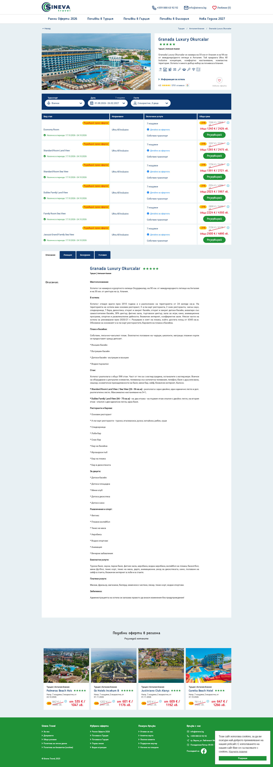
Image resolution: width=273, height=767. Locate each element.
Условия (102, 255)
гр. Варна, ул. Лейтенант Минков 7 (205, 740)
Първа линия (98, 743)
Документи (49, 735)
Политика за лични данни (55, 743)
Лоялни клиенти (147, 739)
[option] (96, 61)
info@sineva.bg (197, 7)
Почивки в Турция (100, 735)
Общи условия (50, 739)
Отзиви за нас (146, 732)
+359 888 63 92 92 (167, 7)
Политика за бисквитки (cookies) (58, 747)
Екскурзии (85, 255)
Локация (68, 255)
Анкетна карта (146, 735)
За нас (46, 732)
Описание (50, 255)
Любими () (224, 7)
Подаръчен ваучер (148, 743)
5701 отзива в (178, 85)
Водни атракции (99, 747)
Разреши (242, 758)
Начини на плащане (149, 747)
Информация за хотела (173, 79)
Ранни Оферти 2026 (101, 732)
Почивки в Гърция (100, 739)
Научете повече (238, 751)
